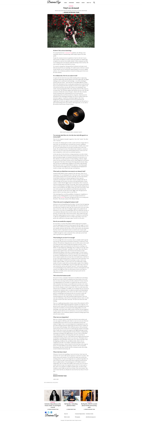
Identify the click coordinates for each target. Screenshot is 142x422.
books (83, 2)
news (65, 2)
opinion (77, 2)
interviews (71, 2)
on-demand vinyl (68, 52)
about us (89, 2)
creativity (63, 197)
